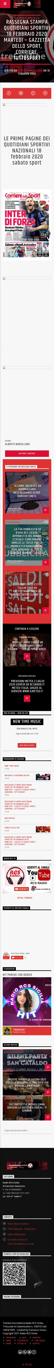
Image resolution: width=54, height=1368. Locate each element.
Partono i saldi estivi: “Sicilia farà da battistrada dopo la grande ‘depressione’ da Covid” (27, 591)
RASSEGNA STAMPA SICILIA (26, 18)
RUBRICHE (37, 1337)
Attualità (9, 1098)
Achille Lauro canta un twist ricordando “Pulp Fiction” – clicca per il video (27, 646)
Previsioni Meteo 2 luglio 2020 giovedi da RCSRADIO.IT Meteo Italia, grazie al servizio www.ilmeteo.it (27, 686)
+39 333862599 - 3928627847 (22, 1229)
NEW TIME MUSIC (12, 766)
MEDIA (8, 1340)
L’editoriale (40, 1340)
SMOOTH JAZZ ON (12, 828)
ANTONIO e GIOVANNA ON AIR (17, 775)
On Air (28, 1364)
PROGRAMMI (11, 1337)
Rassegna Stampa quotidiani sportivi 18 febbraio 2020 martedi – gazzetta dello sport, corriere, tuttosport (20, 788)
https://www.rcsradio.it (18, 1223)
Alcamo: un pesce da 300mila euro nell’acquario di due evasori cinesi (27, 491)
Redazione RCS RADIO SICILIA (20, 609)
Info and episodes (27, 745)
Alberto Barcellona (30, 70)
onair (8, 1343)
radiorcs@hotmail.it (17, 1234)
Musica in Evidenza (13, 1052)
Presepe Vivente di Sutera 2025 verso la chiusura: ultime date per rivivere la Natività (27, 1082)
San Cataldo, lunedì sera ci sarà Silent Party (27, 1059)
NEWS (9, 474)
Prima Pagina (21, 474)
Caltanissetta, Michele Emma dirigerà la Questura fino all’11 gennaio (27, 1107)
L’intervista (22, 1340)
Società (8, 1073)
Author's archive (27, 453)
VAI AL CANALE (24, 897)
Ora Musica (10, 818)
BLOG (24, 1337)
